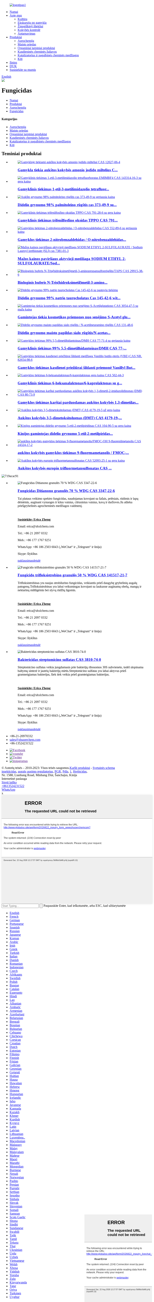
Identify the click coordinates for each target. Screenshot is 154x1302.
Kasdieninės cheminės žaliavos (37, 51)
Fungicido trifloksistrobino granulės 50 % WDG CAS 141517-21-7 (72, 575)
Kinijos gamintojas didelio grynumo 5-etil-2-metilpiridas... (65, 433)
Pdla (65, 771)
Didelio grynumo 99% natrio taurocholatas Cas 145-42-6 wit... (69, 298)
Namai (14, 11)
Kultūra (22, 19)
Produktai (16, 37)
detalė (37, 560)
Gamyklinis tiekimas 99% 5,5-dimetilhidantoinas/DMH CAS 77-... (72, 348)
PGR (58, 771)
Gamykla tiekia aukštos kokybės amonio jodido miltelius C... (68, 170)
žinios (13, 62)
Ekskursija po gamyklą (32, 22)
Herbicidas (80, 771)
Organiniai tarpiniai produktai (36, 48)
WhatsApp (8, 789)
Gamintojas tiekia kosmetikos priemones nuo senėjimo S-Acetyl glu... (74, 317)
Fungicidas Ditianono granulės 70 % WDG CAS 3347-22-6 (66, 491)
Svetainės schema (104, 768)
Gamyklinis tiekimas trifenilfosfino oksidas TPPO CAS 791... (68, 220)
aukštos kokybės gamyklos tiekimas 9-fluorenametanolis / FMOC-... (73, 453)
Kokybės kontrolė (29, 30)
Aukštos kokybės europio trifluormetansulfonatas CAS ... (65, 468)
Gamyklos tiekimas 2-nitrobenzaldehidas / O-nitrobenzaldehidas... (72, 239)
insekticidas (9, 771)
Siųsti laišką (9, 782)
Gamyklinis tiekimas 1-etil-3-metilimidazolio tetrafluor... (63, 189)
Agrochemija (26, 40)
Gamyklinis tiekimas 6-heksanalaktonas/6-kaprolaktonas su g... (70, 383)
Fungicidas (16, 111)
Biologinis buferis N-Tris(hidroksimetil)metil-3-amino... (62, 282)
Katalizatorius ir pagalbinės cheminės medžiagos (48, 55)
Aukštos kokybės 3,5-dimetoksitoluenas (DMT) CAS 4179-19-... (70, 418)
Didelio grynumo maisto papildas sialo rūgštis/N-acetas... (64, 333)
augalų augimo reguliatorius (35, 771)
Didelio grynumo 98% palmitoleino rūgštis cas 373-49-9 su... (67, 205)
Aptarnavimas (26, 33)
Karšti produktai (80, 768)
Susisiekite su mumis (23, 69)
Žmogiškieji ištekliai (30, 26)
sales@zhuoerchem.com (25, 739)
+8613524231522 (13, 786)
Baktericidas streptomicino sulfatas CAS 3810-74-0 (59, 659)
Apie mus (16, 15)
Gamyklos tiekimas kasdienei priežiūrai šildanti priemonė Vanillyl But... (76, 367)
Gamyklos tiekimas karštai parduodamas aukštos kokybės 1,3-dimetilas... (78, 402)
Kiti (20, 59)
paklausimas (25, 560)
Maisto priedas (27, 44)
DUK (13, 66)
